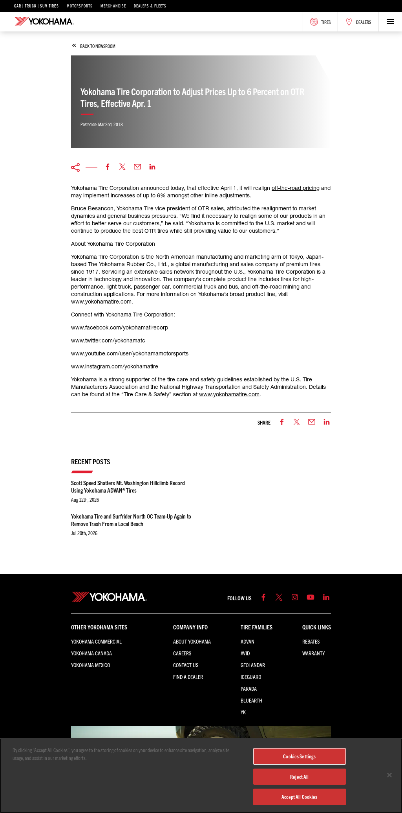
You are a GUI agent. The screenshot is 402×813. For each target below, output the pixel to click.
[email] (137, 167)
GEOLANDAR (253, 664)
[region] (201, 775)
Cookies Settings (299, 756)
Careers (182, 653)
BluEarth (251, 700)
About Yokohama (192, 641)
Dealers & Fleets (150, 6)
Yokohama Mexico (90, 664)
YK (243, 712)
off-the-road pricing (296, 187)
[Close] (389, 775)
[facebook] (107, 167)
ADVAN (247, 641)
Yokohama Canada (91, 653)
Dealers (363, 22)
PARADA (249, 688)
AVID (245, 653)
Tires (326, 22)
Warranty (313, 653)
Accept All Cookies (299, 796)
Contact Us (185, 664)
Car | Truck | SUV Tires (36, 6)
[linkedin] (152, 167)
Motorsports (80, 6)
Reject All (299, 776)
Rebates (311, 641)
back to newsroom (97, 46)
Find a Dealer (188, 676)
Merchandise (113, 6)
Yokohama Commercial (96, 641)
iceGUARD (251, 676)
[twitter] (122, 167)
